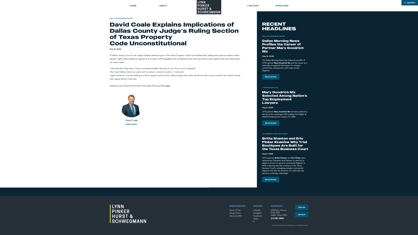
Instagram (257, 213)
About (163, 5)
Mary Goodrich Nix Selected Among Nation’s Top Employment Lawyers (284, 97)
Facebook (257, 216)
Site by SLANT (235, 216)
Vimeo (256, 219)
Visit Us (301, 207)
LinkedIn (257, 210)
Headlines (281, 5)
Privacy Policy (235, 213)
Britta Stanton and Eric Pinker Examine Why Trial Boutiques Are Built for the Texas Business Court (285, 144)
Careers (301, 214)
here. (168, 86)
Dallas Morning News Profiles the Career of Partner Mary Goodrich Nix (283, 46)
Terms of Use (235, 210)
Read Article (270, 77)
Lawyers (253, 5)
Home (133, 5)
